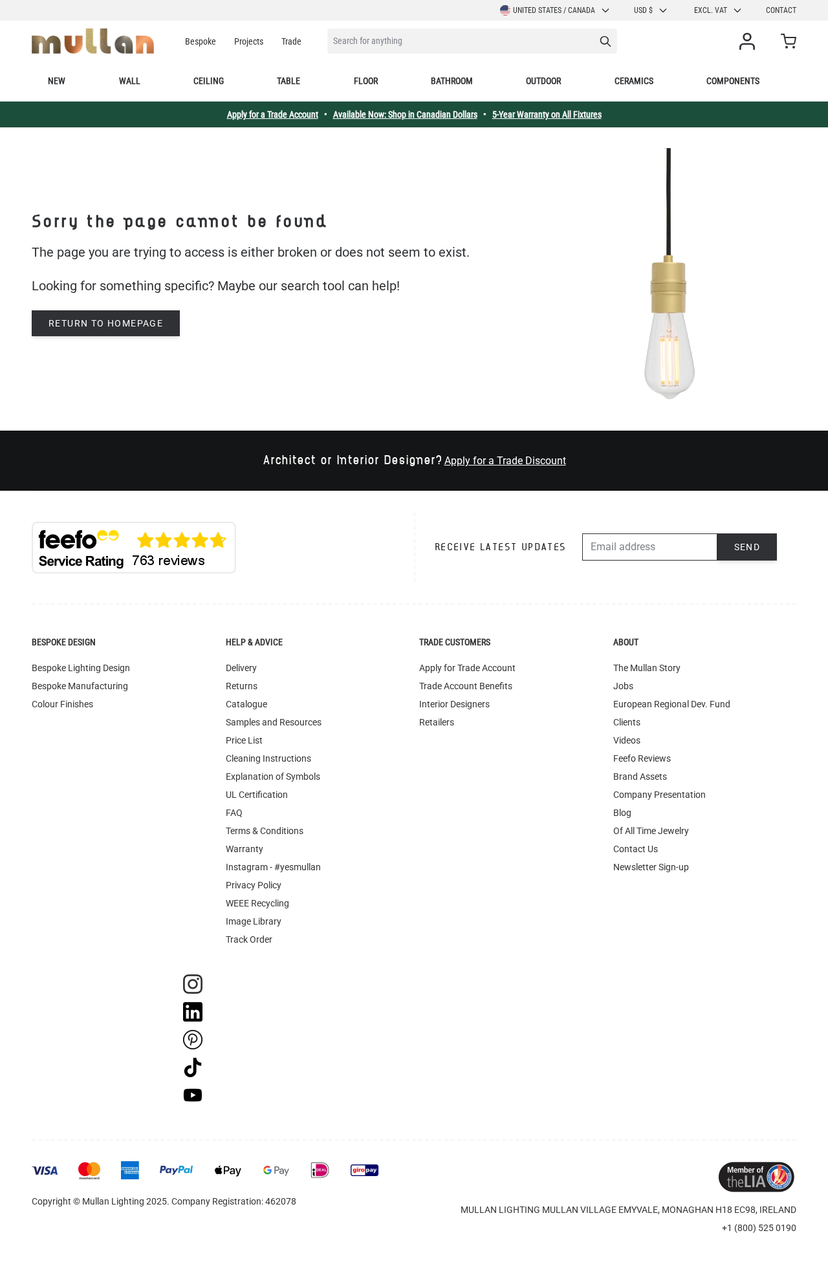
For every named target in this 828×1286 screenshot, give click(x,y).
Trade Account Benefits (465, 686)
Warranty (244, 849)
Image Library (253, 921)
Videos (626, 740)
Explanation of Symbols (273, 776)
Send (747, 547)
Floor (366, 81)
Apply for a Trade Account (272, 114)
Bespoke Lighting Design (81, 668)
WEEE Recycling (257, 903)
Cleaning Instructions (268, 758)
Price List (244, 740)
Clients (626, 722)
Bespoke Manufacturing (80, 686)
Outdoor (543, 81)
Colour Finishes (62, 704)
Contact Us (635, 849)
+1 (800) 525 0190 (759, 1228)
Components (732, 81)
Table (288, 81)
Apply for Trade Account (467, 668)
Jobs (623, 686)
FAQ (234, 813)
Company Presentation (659, 794)
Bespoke (200, 41)
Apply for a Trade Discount (505, 461)
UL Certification (257, 794)
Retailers (436, 722)
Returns (241, 686)
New (56, 81)
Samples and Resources (273, 722)
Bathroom (452, 81)
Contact (781, 10)
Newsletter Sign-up (651, 867)
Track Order (249, 939)
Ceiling (208, 81)
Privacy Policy (253, 885)
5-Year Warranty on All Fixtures (547, 114)
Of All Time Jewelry (651, 831)
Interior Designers (454, 704)
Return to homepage (106, 323)
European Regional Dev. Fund (671, 704)
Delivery (241, 668)
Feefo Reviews (642, 758)
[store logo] (93, 41)
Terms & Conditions (264, 831)
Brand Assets (640, 776)
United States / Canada (554, 10)
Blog (622, 813)
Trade (291, 41)
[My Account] (750, 41)
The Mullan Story (647, 668)
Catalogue (246, 704)
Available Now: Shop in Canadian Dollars (405, 114)
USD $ (643, 10)
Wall (129, 81)
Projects (248, 41)
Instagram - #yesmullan (273, 867)
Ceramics (634, 81)
